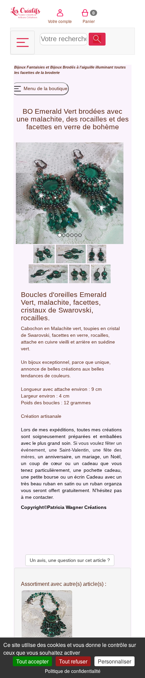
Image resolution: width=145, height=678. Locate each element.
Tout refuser (73, 661)
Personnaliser (114, 661)
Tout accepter (32, 661)
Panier (89, 17)
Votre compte (60, 21)
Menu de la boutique (44, 88)
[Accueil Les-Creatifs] (25, 12)
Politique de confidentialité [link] (72, 671)
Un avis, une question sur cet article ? (70, 560)
